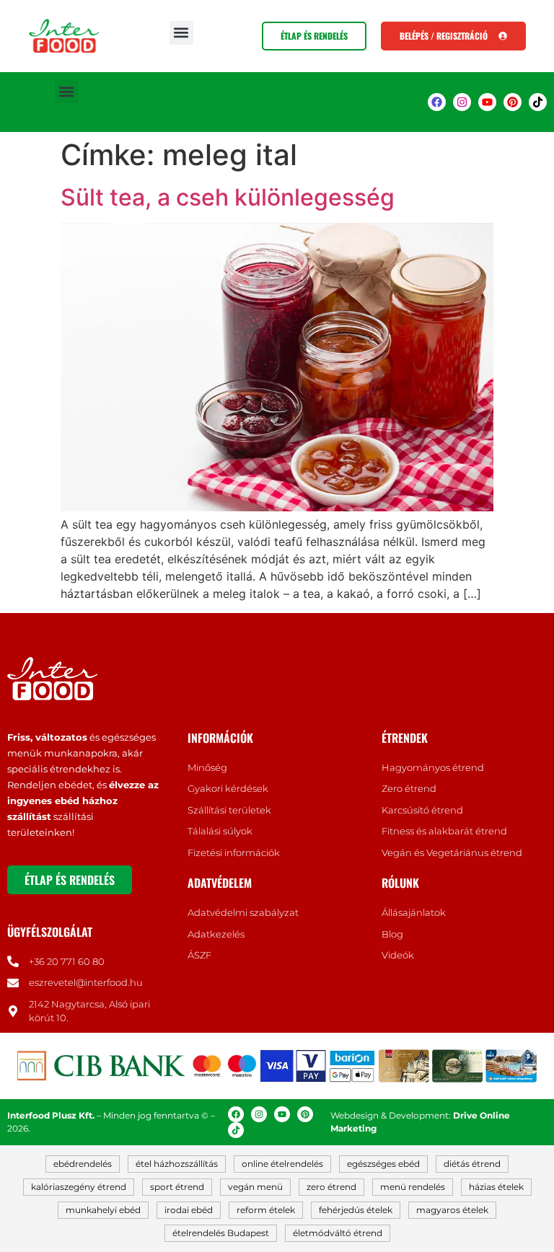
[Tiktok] (538, 102)
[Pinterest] (513, 102)
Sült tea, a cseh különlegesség (228, 197)
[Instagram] (462, 102)
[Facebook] (437, 102)
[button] (181, 33)
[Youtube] (487, 102)
